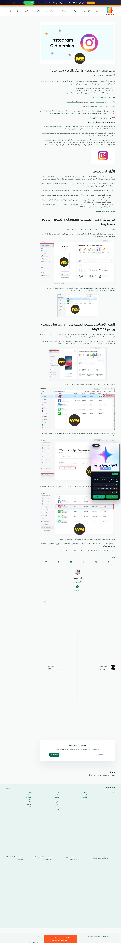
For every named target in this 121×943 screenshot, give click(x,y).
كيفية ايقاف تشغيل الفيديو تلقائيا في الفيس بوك (43, 858)
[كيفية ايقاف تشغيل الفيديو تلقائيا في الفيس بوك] (56, 858)
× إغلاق (96, 445)
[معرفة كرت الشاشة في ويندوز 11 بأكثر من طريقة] (84, 858)
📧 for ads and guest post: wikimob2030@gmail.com (60, 939)
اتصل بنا (37, 936)
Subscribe (54, 754)
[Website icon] (77, 586)
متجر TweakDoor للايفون (75, 102)
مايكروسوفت (36, 11)
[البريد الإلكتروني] (46, 562)
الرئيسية (96, 11)
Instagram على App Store (98, 97)
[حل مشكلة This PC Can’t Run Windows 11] (28, 858)
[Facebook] (108, 562)
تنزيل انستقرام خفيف (102, 211)
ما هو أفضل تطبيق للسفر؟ (100, 858)
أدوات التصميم (49, 11)
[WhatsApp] (58, 562)
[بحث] (18, 11)
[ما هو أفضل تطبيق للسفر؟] (112, 858)
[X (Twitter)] (96, 562)
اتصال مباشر (99, 496)
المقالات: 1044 (77, 590)
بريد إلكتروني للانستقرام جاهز (98, 118)
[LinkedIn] (71, 562)
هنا (68, 229)
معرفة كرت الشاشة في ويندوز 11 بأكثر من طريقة (71, 858)
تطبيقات (93, 75)
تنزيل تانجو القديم (101, 102)
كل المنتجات (86, 11)
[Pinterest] (83, 562)
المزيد (26, 11)
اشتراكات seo (62, 11)
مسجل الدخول (101, 775)
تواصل (11, 11)
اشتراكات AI (74, 11)
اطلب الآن (27, 3)
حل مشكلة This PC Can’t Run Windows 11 (15, 858)
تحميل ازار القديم (89, 102)
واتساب (112, 496)
